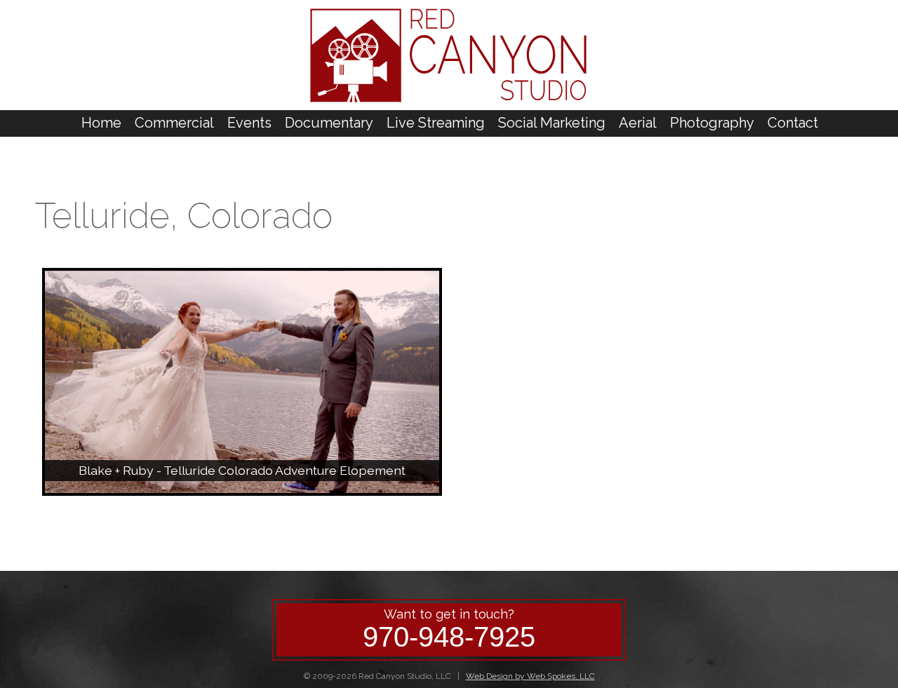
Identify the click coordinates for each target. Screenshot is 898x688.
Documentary (329, 122)
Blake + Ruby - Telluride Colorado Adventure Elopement (242, 470)
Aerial (638, 122)
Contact (793, 122)
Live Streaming (436, 122)
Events (249, 122)
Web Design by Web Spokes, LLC (530, 676)
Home (101, 122)
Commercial (174, 122)
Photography (712, 122)
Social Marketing (551, 122)
